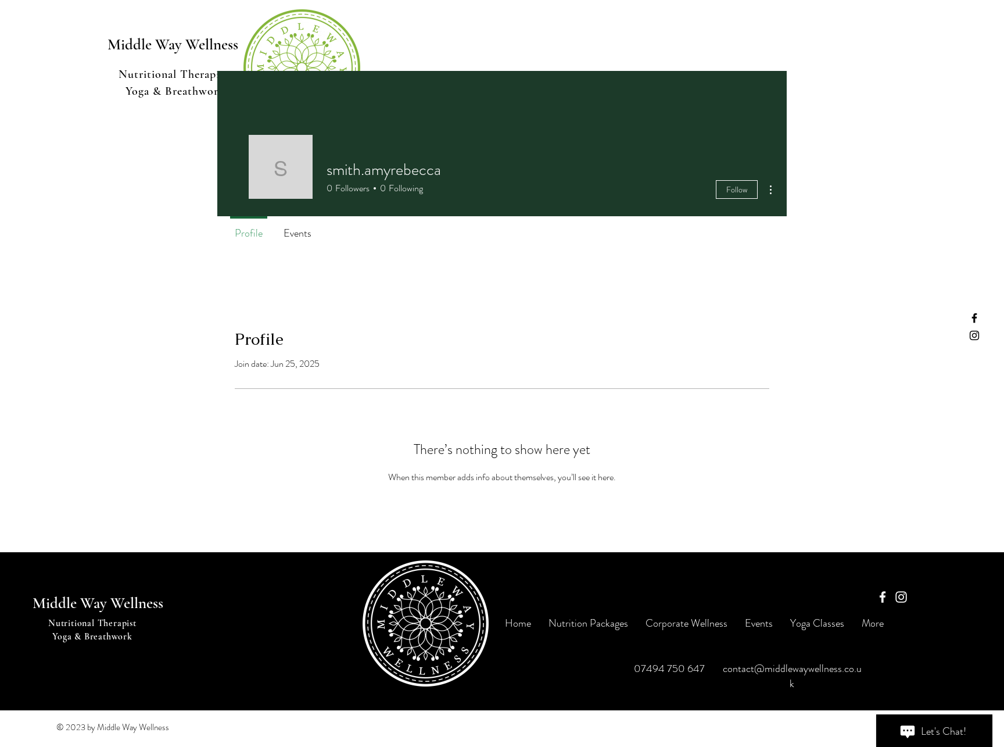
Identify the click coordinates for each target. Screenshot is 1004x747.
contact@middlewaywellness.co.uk (792, 676)
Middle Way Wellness (98, 603)
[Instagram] (974, 335)
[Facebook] (974, 318)
